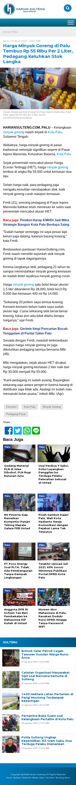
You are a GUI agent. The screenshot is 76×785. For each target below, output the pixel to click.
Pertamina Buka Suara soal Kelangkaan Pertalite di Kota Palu (47, 717)
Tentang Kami (63, 777)
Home (9, 777)
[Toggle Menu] (70, 22)
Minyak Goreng (52, 406)
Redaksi (17, 777)
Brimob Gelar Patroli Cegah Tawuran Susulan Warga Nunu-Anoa (45, 654)
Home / (7, 31)
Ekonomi (11, 406)
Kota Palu (55, 132)
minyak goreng (13, 132)
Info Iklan (50, 777)
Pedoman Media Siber (33, 777)
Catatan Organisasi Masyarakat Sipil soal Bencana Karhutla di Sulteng (45, 676)
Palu (15, 31)
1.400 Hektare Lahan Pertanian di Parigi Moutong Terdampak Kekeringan (47, 698)
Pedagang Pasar (16, 414)
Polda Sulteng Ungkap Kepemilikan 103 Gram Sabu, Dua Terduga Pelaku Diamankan (46, 741)
